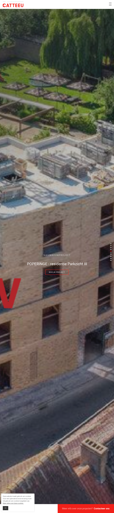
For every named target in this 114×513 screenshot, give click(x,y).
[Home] (13, 4)
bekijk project (57, 272)
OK (5, 508)
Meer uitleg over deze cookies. (13, 503)
